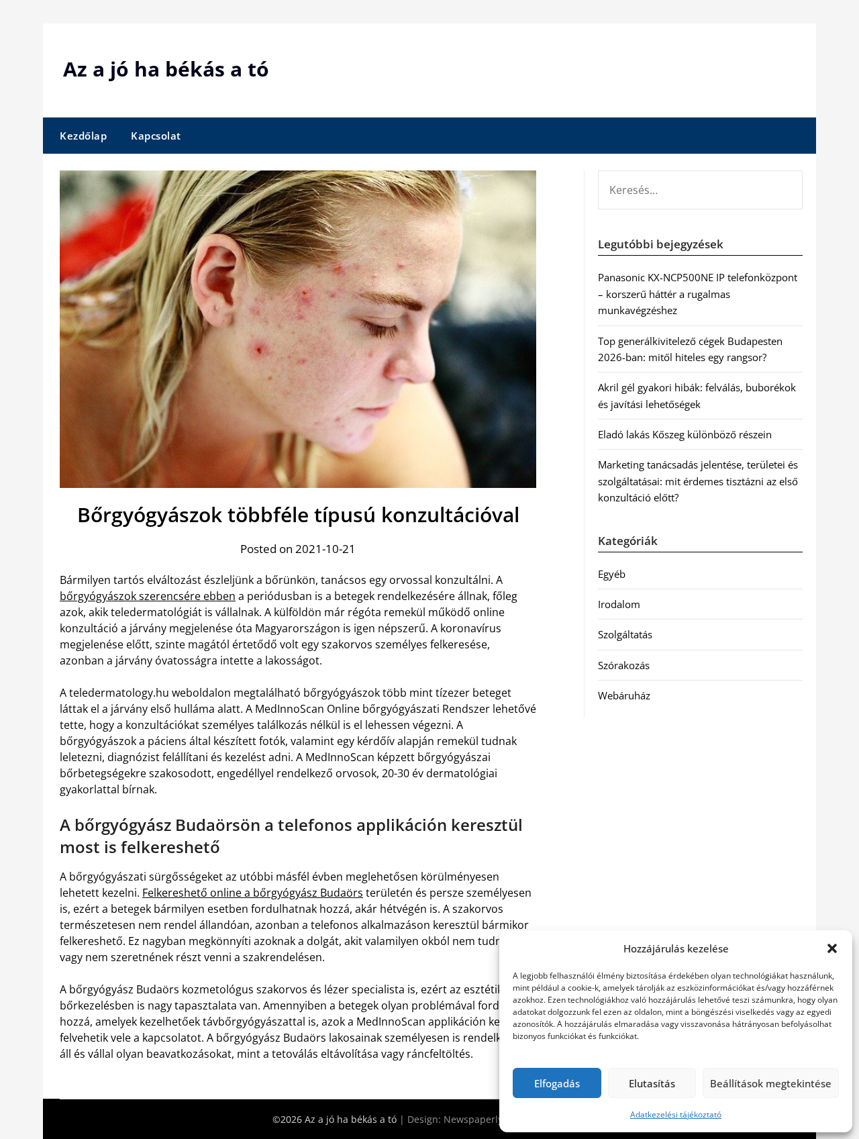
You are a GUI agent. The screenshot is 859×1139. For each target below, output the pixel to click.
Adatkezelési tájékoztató (675, 1114)
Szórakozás (624, 665)
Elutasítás (652, 1083)
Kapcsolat (156, 135)
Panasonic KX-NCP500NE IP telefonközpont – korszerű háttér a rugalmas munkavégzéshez (697, 293)
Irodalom (619, 604)
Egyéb (611, 574)
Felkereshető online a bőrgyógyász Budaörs (252, 892)
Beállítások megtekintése (770, 1083)
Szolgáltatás (625, 634)
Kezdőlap (83, 135)
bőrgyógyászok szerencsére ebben (148, 596)
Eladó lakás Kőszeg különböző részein (685, 434)
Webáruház (624, 695)
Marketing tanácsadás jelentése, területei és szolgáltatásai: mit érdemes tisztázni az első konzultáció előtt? (698, 481)
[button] (832, 948)
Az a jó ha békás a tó (166, 69)
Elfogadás (557, 1083)
